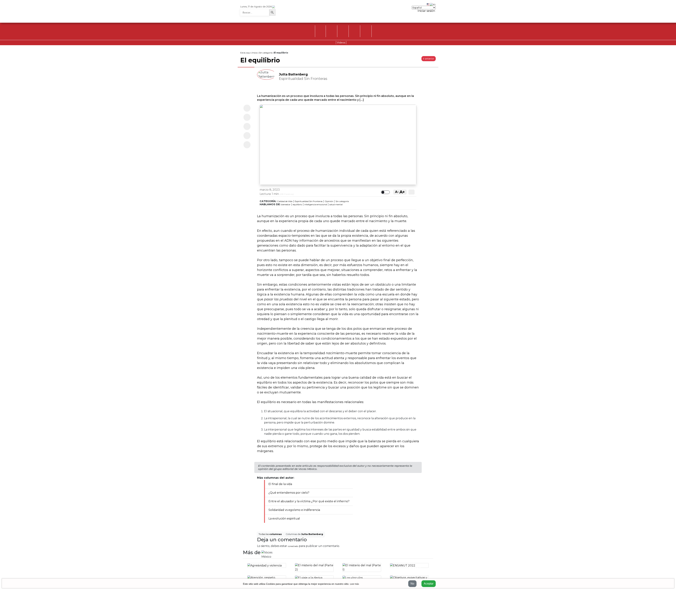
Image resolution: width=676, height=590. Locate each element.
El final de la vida (280, 484)
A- (397, 192)
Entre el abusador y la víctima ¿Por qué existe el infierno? (308, 501)
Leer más (354, 584)
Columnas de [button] (304, 534)
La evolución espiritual (284, 518)
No (412, 583)
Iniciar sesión (426, 10)
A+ (402, 191)
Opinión (329, 201)
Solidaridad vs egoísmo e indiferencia (294, 510)
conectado (293, 546)
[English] (428, 4)
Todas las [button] (270, 534)
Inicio (254, 52)
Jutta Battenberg (293, 74)
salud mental (336, 204)
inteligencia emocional (315, 204)
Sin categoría (265, 52)
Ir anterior (428, 58)
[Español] (433, 4)
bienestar (285, 204)
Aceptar (428, 583)
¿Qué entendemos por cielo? (288, 492)
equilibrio (297, 204)
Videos (341, 42)
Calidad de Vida (284, 201)
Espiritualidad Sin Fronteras (309, 201)
